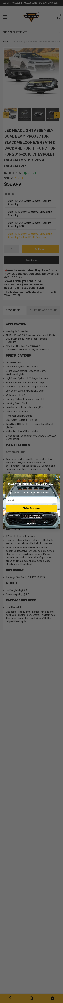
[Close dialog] (57, 477)
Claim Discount (32, 508)
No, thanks (31, 523)
